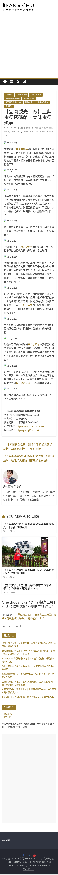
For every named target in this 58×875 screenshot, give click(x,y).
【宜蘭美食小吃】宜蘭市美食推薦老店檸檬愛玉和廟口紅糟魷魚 (28, 525)
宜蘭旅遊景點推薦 (13, 98)
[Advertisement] (29, 47)
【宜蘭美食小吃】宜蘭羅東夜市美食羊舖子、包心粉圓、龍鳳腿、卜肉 (27, 586)
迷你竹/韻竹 (25, 128)
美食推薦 (9, 106)
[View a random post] (24, 82)
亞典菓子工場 (39, 128)
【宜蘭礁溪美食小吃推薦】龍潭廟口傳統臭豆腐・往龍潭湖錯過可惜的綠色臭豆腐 (28, 458)
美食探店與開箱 (42, 102)
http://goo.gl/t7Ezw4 (27, 430)
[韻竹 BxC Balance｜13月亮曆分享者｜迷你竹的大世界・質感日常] (5, 82)
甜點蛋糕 (28, 102)
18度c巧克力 (25, 246)
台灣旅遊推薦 (21, 94)
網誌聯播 (6, 840)
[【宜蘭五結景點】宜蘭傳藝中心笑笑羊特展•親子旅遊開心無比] (25, 538)
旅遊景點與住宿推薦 (14, 102)
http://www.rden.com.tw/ (30, 426)
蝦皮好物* (9, 713)
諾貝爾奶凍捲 (23, 383)
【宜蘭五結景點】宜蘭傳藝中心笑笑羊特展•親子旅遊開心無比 (28, 571)
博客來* (8, 717)
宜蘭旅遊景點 (16, 131)
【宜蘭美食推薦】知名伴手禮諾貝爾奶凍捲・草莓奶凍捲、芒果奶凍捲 (27, 447)
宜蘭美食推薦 (28, 98)
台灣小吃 (9, 94)
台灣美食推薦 (35, 94)
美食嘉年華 (22, 149)
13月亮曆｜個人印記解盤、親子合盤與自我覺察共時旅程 (28, 697)
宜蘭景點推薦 (27, 131)
